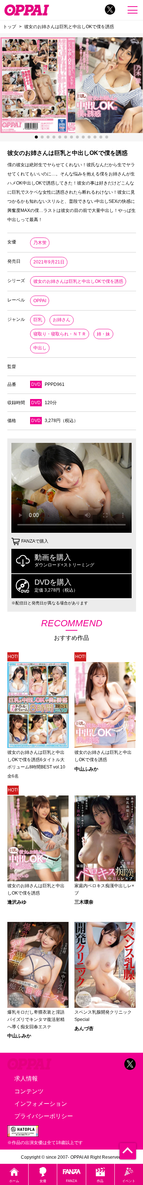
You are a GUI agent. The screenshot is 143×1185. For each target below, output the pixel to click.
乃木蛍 (40, 242)
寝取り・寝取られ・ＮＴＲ (59, 334)
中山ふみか (86, 769)
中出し (40, 347)
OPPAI (39, 300)
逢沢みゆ (16, 902)
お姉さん (61, 319)
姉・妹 (103, 334)
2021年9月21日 (49, 262)
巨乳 (37, 319)
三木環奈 (84, 902)
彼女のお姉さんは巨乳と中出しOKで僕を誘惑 (78, 281)
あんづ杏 (84, 1028)
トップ (9, 26)
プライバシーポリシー (43, 1116)
